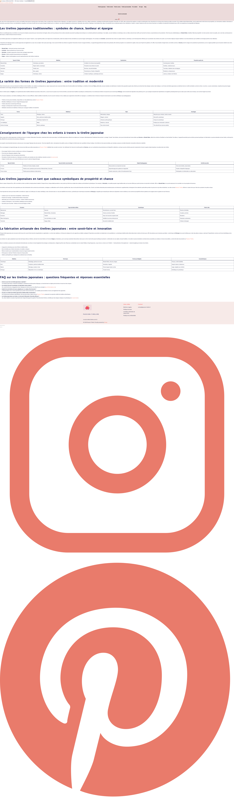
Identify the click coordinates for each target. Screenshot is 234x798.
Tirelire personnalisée (126, 6)
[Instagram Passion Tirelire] (117, 562)
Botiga (105, 322)
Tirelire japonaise (102, 6)
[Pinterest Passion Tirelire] (117, 797)
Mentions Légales (127, 307)
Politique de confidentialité (129, 315)
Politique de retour (127, 309)
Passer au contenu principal (6, 2)
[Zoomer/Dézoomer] (4, 325)
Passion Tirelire (39, 99)
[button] (135, 6)
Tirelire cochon (117, 6)
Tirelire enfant (110, 6)
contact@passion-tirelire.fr (144, 307)
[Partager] (1, 325)
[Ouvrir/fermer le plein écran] (2, 325)
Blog (145, 6)
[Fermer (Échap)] (0, 325)
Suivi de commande (122, 13)
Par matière (134, 6)
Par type (141, 6)
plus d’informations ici (50, 287)
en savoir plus (54, 157)
